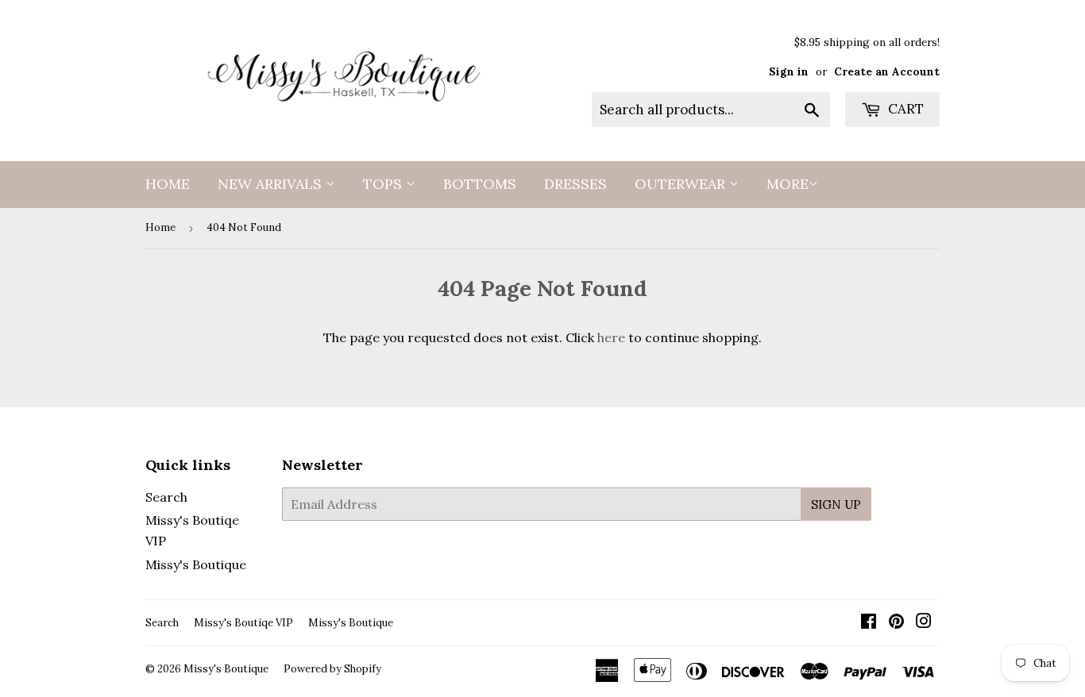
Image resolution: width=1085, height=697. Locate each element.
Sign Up (836, 504)
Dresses (575, 184)
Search (166, 497)
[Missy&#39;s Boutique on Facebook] (868, 622)
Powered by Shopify (332, 669)
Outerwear (682, 184)
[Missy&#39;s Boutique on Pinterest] (896, 622)
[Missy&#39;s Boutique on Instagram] (924, 622)
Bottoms (479, 184)
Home (167, 184)
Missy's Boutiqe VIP (243, 623)
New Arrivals (272, 184)
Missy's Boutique (195, 564)
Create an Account (887, 71)
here (611, 337)
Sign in (789, 71)
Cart (904, 108)
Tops (384, 184)
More (787, 184)
